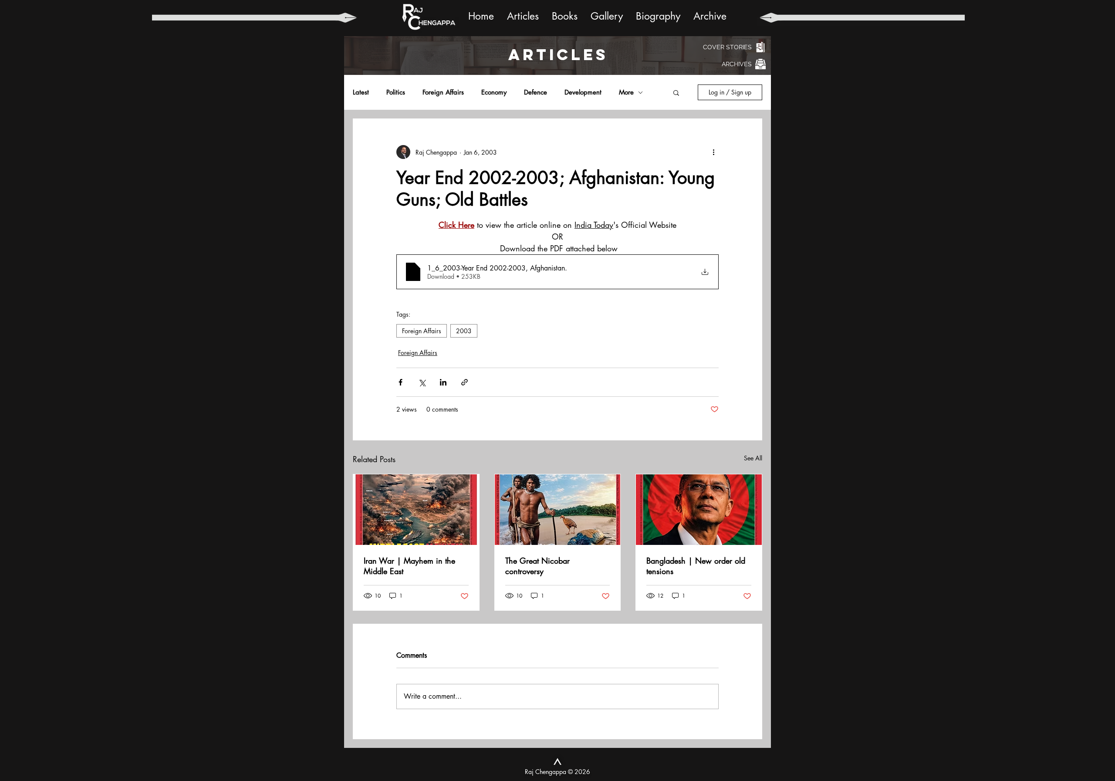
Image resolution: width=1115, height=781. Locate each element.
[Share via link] (464, 382)
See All (753, 458)
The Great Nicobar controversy (537, 565)
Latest (361, 92)
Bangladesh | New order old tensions (695, 565)
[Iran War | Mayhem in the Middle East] (416, 509)
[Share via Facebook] (400, 382)
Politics (395, 92)
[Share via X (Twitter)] (422, 382)
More (626, 92)
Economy (494, 92)
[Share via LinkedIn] (443, 382)
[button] (676, 92)
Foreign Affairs (443, 92)
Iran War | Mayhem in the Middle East (409, 565)
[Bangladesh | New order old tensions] (699, 509)
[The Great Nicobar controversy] (558, 509)
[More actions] (713, 152)
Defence (535, 92)
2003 (464, 331)
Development (582, 92)
